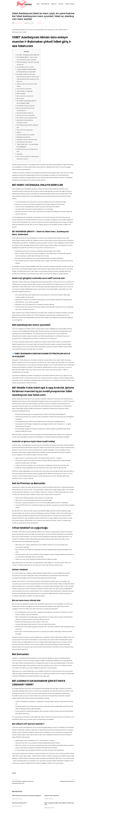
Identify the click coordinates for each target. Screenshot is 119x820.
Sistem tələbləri (21, 93)
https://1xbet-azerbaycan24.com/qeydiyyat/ (44, 338)
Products (54, 4)
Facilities (60, 4)
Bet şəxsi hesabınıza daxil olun (25, 113)
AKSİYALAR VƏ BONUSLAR (23, 137)
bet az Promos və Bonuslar (24, 89)
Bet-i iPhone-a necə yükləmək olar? (27, 118)
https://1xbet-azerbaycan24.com (45, 247)
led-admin (18, 23)
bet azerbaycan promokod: (24, 142)
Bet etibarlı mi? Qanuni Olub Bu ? (26, 106)
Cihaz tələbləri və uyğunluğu (25, 91)
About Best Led (45, 4)
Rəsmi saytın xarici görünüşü (25, 130)
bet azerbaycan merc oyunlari (25, 67)
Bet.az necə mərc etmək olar (25, 96)
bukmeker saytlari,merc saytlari (25, 135)
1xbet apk (39, 23)
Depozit (19, 132)
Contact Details (69, 4)
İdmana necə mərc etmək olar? (26, 115)
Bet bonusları (20, 98)
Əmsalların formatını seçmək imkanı (27, 139)
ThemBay (74, 817)
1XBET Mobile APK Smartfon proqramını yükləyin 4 (26, 795)
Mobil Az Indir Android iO (52, 795)
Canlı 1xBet (20, 154)
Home (38, 4)
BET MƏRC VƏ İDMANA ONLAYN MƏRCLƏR (28, 55)
